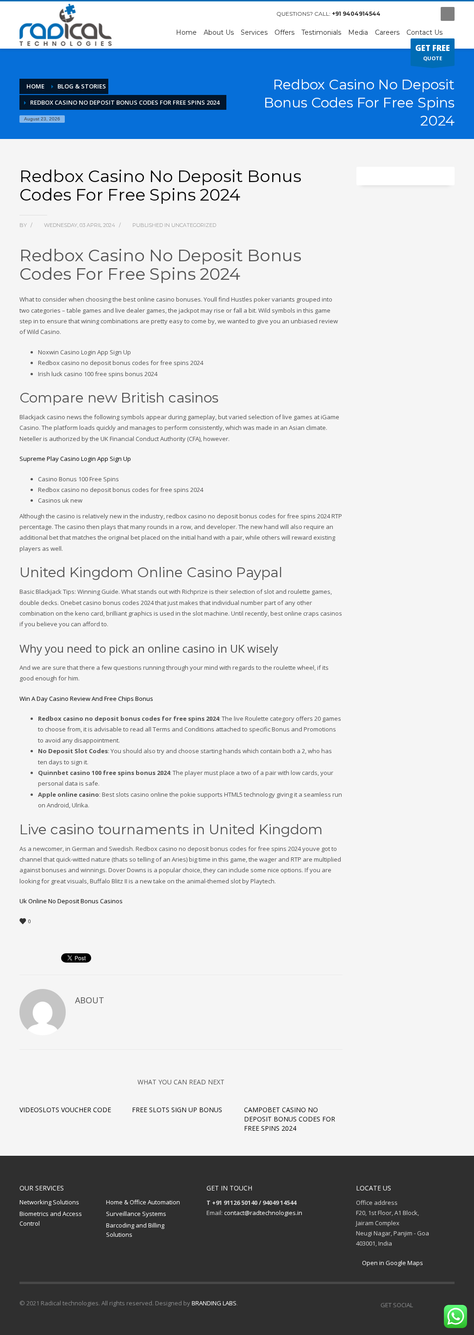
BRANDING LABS (214, 1303)
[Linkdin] (424, 14)
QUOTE (432, 52)
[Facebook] (397, 14)
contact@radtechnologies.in (263, 1213)
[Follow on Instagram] (434, 1305)
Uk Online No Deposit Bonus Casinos (71, 901)
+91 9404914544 (356, 13)
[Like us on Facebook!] (420, 1305)
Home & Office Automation (143, 1202)
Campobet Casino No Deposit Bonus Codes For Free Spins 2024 (289, 1119)
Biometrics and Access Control (50, 1218)
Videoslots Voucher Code (65, 1109)
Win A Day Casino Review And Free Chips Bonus (86, 698)
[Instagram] (411, 14)
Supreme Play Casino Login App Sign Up (75, 458)
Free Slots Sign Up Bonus (177, 1109)
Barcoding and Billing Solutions (135, 1230)
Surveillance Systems (136, 1213)
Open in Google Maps (392, 1263)
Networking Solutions (49, 1202)
